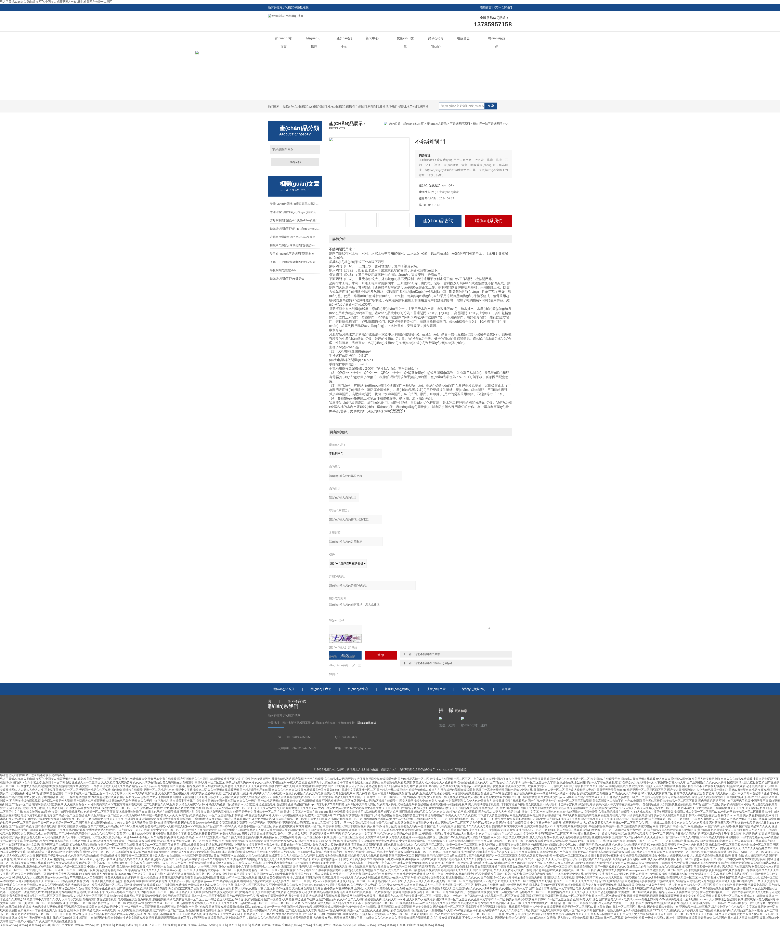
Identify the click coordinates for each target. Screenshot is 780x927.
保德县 (381, 925)
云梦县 (370, 925)
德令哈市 (108, 925)
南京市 (246, 925)
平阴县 (192, 925)
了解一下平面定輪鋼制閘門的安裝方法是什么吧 (295, 262)
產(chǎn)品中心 (344, 42)
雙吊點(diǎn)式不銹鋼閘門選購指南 (292, 253)
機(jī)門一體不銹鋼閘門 (487, 123)
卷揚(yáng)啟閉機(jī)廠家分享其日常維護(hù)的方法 (295, 203)
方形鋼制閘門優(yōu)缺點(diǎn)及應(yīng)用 (295, 220)
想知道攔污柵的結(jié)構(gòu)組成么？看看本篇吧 (295, 212)
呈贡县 (182, 925)
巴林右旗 (131, 925)
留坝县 (391, 925)
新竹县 (266, 925)
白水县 (307, 925)
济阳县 (296, 925)
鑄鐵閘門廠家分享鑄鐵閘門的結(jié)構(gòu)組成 (295, 245)
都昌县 (429, 925)
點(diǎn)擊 (315, 149)
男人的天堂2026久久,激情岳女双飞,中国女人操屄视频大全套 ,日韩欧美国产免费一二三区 (56, 1)
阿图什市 (234, 925)
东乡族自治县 (8, 925)
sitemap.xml (445, 769)
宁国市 (286, 925)
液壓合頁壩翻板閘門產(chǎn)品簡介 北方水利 (295, 237)
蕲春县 (439, 925)
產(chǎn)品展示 (437, 123)
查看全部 (295, 162)
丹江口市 (154, 925)
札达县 (256, 925)
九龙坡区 (68, 925)
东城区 (212, 925)
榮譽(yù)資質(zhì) (435, 42)
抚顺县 (120, 925)
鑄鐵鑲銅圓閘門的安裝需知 (287, 278)
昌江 (98, 925)
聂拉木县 (34, 925)
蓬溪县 (337, 925)
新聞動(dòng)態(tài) (397, 689)
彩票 (420, 925)
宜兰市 (327, 925)
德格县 (79, 925)
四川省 (411, 925)
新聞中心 (372, 38)
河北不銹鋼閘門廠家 (427, 654)
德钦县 (89, 925)
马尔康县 (359, 925)
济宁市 (347, 925)
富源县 (202, 925)
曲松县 (317, 925)
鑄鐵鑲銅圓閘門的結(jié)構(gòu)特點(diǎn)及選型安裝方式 (295, 228)
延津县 (23, 925)
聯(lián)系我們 (503, 7)
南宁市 (56, 925)
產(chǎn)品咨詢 (438, 220)
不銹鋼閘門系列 (283, 149)
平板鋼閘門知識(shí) (283, 270)
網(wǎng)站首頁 (283, 42)
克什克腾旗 (169, 925)
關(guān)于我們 (314, 42)
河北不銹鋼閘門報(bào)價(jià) (433, 663)
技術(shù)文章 (405, 42)
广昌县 (401, 925)
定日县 (46, 925)
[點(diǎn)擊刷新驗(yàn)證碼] (345, 638)
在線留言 (486, 7)
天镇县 (276, 925)
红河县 (143, 925)
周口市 (223, 925)
